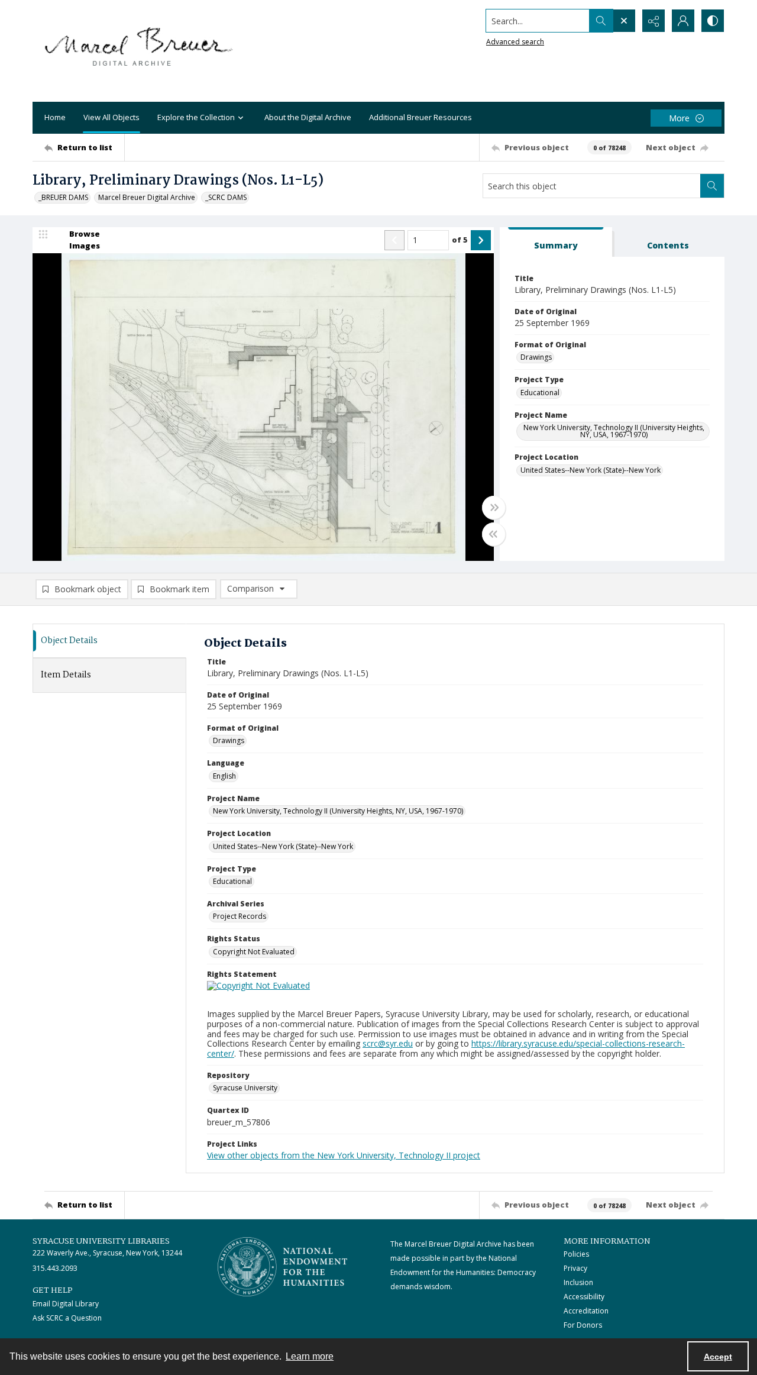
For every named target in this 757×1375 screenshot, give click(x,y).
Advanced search (515, 42)
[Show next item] (481, 240)
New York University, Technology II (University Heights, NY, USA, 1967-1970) (613, 431)
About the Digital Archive (307, 117)
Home (55, 117)
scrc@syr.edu (388, 1043)
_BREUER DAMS (63, 197)
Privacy (575, 1268)
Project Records (239, 916)
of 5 (460, 239)
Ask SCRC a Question (67, 1318)
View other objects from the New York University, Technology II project (343, 1155)
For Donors (583, 1325)
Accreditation (586, 1311)
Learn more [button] (310, 1356)
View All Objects (111, 117)
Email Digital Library (66, 1304)
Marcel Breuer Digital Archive (146, 197)
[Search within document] (712, 186)
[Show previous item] (394, 240)
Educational (539, 393)
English (224, 776)
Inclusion (578, 1282)
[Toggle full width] (494, 507)
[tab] (556, 242)
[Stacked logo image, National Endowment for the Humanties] (283, 1266)
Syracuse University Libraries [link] (101, 1241)
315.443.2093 (55, 1268)
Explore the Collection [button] (196, 117)
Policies (576, 1254)
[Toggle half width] (494, 534)
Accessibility (584, 1297)
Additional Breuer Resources (420, 117)
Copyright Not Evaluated (254, 952)
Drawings (536, 357)
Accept (718, 1356)
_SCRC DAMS (226, 197)
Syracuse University (245, 1088)
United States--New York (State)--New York (590, 470)
